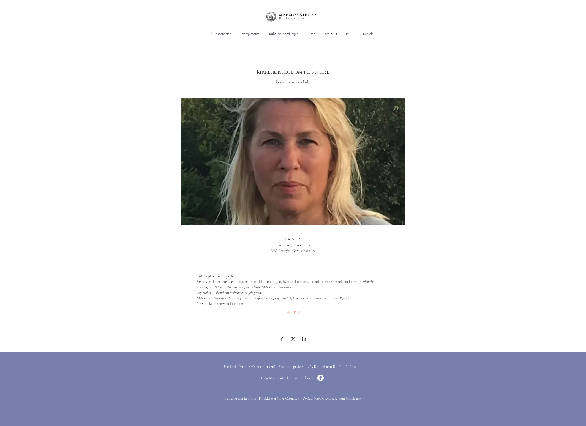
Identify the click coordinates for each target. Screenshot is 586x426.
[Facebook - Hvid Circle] (320, 378)
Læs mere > (293, 311)
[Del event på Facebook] (282, 339)
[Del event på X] (293, 339)
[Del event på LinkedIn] (304, 339)
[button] (283, 34)
